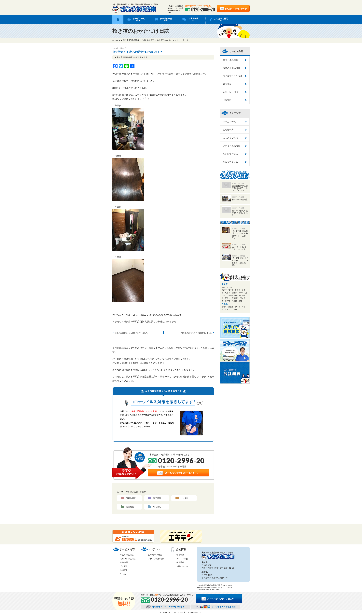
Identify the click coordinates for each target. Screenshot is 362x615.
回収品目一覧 (166, 19)
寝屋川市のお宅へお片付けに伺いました (131, 333)
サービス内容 (236, 51)
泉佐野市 (151, 40)
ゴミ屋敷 (184, 498)
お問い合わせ (182, 566)
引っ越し (157, 506)
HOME (115, 40)
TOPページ (117, 19)
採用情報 (180, 562)
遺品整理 (157, 498)
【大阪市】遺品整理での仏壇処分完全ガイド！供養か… (240, 234)
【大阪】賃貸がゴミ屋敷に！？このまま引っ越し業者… (240, 261)
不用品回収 (134, 40)
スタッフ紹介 (182, 558)
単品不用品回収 (230, 60)
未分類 (143, 40)
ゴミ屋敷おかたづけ (232, 76)
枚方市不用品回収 (240, 199)
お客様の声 (194, 19)
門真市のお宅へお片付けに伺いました (196, 333)
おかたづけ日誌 (230, 153)
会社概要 (180, 554)
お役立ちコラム (230, 161)
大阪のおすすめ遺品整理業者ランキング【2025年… (240, 188)
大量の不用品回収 (231, 68)
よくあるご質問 (221, 19)
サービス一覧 (139, 19)
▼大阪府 (124, 40)
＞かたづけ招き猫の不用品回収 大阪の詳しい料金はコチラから (144, 321)
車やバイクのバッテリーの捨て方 (240, 248)
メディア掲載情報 (231, 145)
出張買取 (130, 506)
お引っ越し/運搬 (231, 92)
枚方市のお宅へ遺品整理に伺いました (240, 212)
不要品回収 (131, 498)
